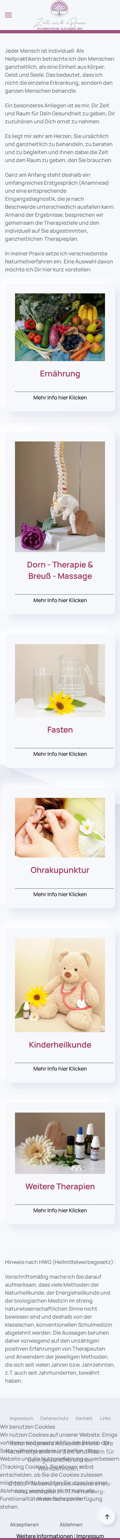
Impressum (21, 1418)
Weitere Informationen (44, 1536)
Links (105, 1418)
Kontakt (84, 1418)
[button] (8, 15)
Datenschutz (54, 1418)
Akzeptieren (24, 1524)
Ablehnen (71, 1524)
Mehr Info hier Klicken (60, 397)
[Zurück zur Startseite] (60, 15)
